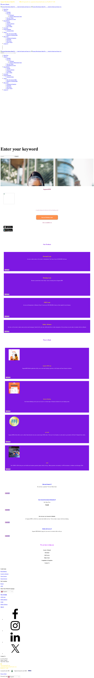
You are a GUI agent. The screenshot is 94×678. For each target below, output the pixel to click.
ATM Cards (3, 597)
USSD (2, 602)
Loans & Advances (4, 574)
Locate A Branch (6, 4)
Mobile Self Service (46, 529)
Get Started (7, 269)
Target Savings (4, 576)
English (5, 591)
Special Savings (4, 578)
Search (16, 156)
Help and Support (46, 484)
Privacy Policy (4, 674)
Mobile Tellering (4, 604)
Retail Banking (4, 571)
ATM (2, 586)
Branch (2, 583)
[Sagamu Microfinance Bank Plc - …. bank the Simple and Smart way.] (31, 6)
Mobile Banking (4, 599)
